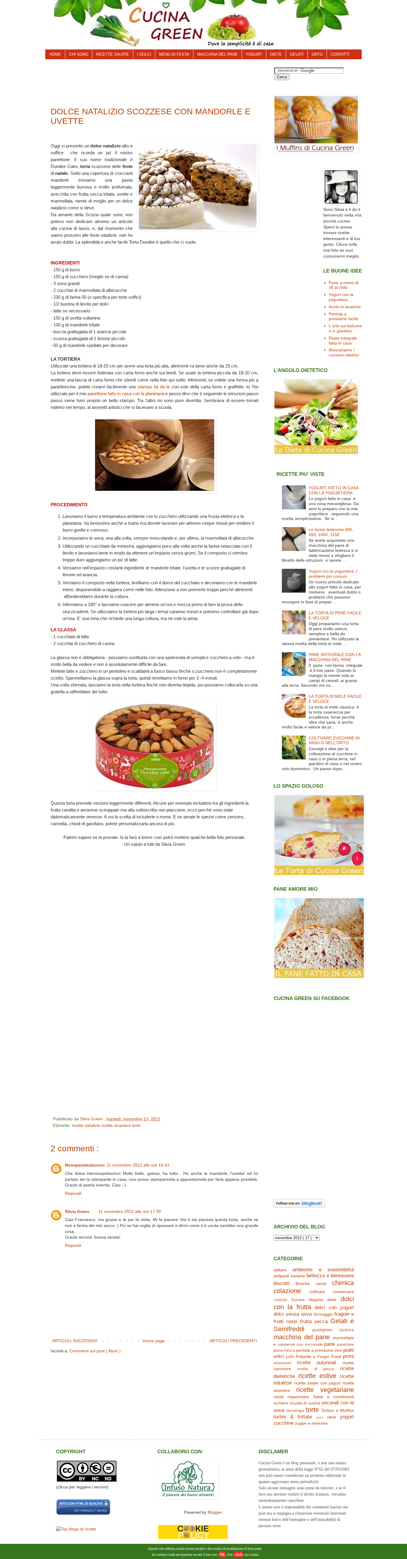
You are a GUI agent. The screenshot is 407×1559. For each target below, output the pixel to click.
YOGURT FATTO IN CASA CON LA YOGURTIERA (333, 490)
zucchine (283, 1423)
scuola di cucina (305, 1403)
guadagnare (322, 1330)
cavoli (321, 1283)
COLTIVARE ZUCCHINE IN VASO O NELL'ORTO (334, 740)
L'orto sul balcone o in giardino (345, 328)
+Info (238, 1554)
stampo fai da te (153, 386)
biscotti (282, 1283)
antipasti (281, 1275)
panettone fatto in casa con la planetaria (126, 393)
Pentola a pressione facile (343, 316)
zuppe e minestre (311, 1423)
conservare (343, 1291)
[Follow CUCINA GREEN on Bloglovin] (299, 1206)
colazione (287, 1291)
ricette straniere (116, 1125)
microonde (314, 1344)
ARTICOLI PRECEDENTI (233, 1340)
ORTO (317, 54)
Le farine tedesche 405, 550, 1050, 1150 (331, 532)
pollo (290, 1357)
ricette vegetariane (325, 1389)
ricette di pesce (315, 1369)
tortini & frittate (293, 1417)
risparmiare (298, 1396)
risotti (279, 1396)
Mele (299, 1344)
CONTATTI (340, 54)
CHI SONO (78, 54)
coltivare (317, 1291)
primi (348, 1356)
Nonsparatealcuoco (85, 1165)
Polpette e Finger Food (318, 1356)
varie (331, 1417)
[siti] (83, 1514)
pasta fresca (284, 1350)
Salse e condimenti (333, 1396)
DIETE (276, 54)
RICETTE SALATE (112, 54)
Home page (154, 1340)
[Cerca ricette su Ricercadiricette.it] (76, 1529)
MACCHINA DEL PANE (217, 54)
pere (338, 1350)
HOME (55, 54)
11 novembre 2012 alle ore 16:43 (138, 1165)
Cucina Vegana (307, 1299)
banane (298, 1275)
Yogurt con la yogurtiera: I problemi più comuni (333, 574)
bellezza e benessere (330, 1275)
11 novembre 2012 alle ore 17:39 (129, 1211)
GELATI (297, 54)
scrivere (281, 1403)
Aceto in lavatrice (345, 306)
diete (331, 1299)
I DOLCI (144, 54)
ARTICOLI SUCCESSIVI (74, 1340)
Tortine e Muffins (337, 1410)
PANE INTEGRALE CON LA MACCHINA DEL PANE (335, 657)
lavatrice (346, 1330)
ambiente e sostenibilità (323, 1270)
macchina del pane (302, 1337)
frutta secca (314, 1321)
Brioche (303, 1283)
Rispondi (73, 1193)
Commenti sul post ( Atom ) (95, 1350)
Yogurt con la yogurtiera (341, 297)
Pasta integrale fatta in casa (343, 340)
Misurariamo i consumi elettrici (344, 352)
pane (329, 1344)
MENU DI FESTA (174, 54)
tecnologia (295, 1411)
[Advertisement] (158, 81)
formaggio (323, 1314)
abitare (280, 1269)
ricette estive (317, 1375)
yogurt (347, 1417)
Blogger (215, 1512)
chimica (343, 1283)
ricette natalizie (86, 1125)
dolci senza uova (293, 1314)
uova (319, 1417)
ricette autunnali (317, 1362)
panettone (345, 1344)
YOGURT (254, 54)
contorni (280, 1300)
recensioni (282, 1363)
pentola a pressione (314, 1350)
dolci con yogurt (334, 1307)
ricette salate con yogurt (317, 1383)
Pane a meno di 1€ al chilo (343, 285)
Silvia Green (77, 1211)
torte (136, 1125)
